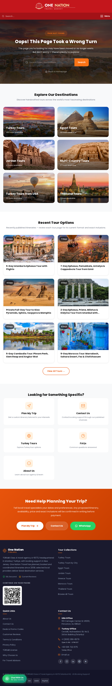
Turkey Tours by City (68, 562)
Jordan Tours (64, 573)
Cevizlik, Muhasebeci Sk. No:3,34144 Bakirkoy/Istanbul (75, 633)
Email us (65, 654)
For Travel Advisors (11, 660)
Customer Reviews (11, 634)
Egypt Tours (63, 568)
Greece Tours (64, 578)
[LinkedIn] (73, 661)
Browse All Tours (65, 594)
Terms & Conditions (12, 639)
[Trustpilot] (85, 661)
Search (82, 62)
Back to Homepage (57, 71)
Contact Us (57, 525)
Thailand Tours (65, 589)
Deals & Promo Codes (13, 629)
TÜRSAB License (10, 650)
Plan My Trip (28, 525)
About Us (7, 618)
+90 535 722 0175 (70, 647)
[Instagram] (66, 661)
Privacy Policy (9, 644)
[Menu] (101, 16)
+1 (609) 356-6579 (70, 639)
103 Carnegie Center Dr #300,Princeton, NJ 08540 (76, 622)
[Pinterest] (79, 661)
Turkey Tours (64, 557)
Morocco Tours (65, 583)
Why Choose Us (10, 655)
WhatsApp (85, 525)
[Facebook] (60, 661)
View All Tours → (56, 371)
